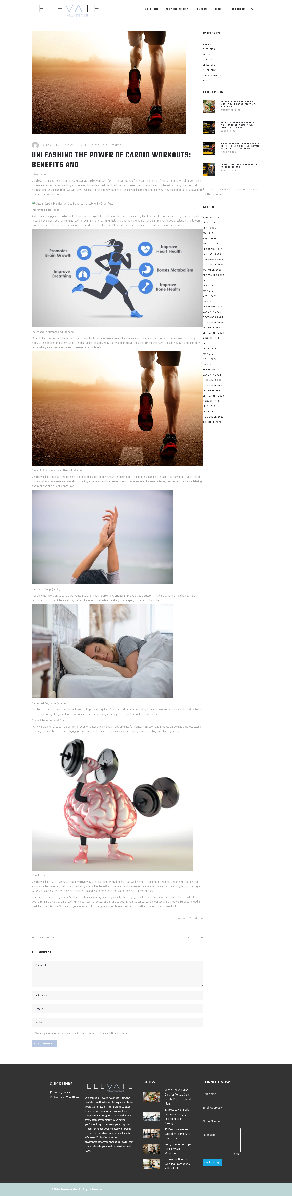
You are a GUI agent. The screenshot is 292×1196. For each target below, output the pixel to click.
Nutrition (210, 70)
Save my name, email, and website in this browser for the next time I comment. (83, 1033)
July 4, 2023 (66, 145)
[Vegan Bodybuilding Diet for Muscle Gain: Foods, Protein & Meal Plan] (210, 106)
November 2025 (213, 265)
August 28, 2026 (231, 110)
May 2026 (209, 233)
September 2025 (213, 275)
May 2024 (209, 354)
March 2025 (210, 301)
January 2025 (212, 312)
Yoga (206, 81)
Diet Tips (209, 49)
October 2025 (212, 270)
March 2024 (210, 364)
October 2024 (212, 327)
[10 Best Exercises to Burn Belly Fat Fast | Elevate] (210, 169)
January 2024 (212, 375)
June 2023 (209, 411)
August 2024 (211, 338)
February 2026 (212, 249)
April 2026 (210, 238)
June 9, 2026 (228, 131)
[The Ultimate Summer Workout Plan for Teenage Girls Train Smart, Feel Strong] (210, 127)
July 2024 (209, 343)
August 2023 (211, 401)
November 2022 (213, 417)
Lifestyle (116, 145)
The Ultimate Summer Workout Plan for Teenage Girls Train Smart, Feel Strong (238, 125)
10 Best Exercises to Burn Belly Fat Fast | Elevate (239, 166)
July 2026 (209, 223)
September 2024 (213, 333)
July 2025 (209, 280)
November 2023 (213, 385)
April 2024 (210, 359)
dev (48, 145)
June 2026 (209, 228)
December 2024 (213, 317)
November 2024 (213, 322)
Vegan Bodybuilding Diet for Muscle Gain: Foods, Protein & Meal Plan (238, 104)
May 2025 (209, 291)
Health (104, 145)
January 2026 (212, 254)
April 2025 (210, 296)
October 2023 (212, 390)
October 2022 (212, 422)
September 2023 (213, 396)
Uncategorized (213, 75)
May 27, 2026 (228, 152)
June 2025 (209, 286)
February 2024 (212, 369)
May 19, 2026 (228, 170)
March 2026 (210, 244)
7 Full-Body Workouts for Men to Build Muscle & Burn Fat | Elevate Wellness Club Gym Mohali (240, 146)
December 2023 (213, 380)
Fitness (94, 145)
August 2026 (211, 217)
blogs (207, 44)
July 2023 (209, 406)
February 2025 (212, 307)
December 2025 (213, 259)
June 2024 (209, 348)
